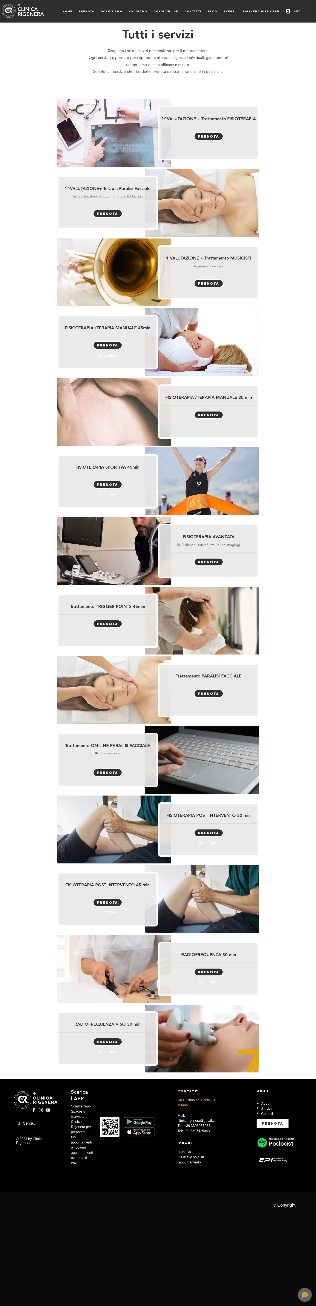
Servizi (266, 1108)
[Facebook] (34, 1110)
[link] (209, 119)
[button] (208, 136)
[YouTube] (48, 1110)
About (265, 1103)
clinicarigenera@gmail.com (198, 1120)
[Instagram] (41, 1110)
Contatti (267, 1114)
